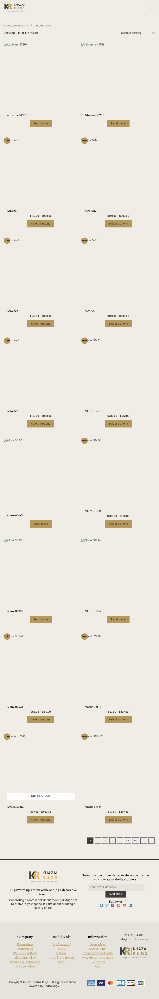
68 (127, 840)
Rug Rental (97, 962)
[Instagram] (113, 905)
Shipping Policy (25, 957)
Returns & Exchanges (25, 962)
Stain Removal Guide (98, 953)
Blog (61, 962)
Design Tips (97, 949)
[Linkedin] (130, 905)
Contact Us (25, 949)
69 (135, 840)
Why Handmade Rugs (97, 957)
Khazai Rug (25, 944)
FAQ (97, 966)
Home (8, 25)
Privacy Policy (25, 966)
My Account (61, 944)
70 (143, 840)
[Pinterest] (118, 905)
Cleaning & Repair (61, 957)
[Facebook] (101, 905)
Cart (61, 949)
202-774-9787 (133, 935)
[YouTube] (124, 905)
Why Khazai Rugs (25, 953)
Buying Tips (97, 944)
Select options (40, 223)
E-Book (61, 953)
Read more (41, 123)
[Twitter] (107, 905)
